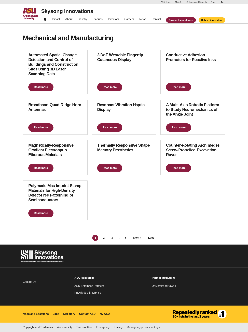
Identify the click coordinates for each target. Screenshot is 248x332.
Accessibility (64, 327)
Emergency (103, 327)
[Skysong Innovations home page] (45, 20)
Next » (137, 237)
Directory (69, 313)
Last (151, 237)
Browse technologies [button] (181, 20)
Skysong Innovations (67, 11)
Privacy (118, 327)
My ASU (178, 2)
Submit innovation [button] (212, 20)
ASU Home (166, 2)
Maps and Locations (36, 313)
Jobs (56, 313)
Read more (41, 87)
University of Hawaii (164, 285)
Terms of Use (84, 327)
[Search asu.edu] (222, 2)
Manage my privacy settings (143, 327)
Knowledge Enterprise (87, 292)
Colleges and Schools (196, 2)
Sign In (214, 2)
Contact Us (29, 281)
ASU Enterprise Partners (89, 285)
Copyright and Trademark (38, 327)
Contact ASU (87, 313)
